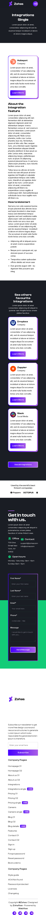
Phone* (13, 615)
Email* (13, 603)
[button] (35, 3)
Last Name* (15, 591)
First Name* (15, 578)
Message (14, 628)
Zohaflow (18, 905)
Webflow (23, 908)
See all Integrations (23, 465)
